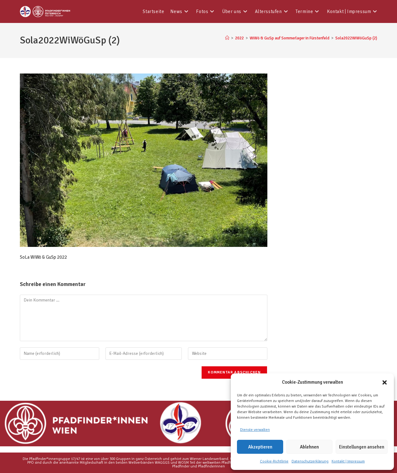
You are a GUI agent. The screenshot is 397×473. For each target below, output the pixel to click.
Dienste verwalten (255, 429)
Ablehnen (309, 447)
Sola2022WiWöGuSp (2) (356, 38)
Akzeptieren (260, 447)
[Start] (227, 38)
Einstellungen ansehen (361, 447)
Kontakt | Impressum (348, 461)
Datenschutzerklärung (310, 461)
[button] (384, 382)
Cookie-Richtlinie (274, 461)
